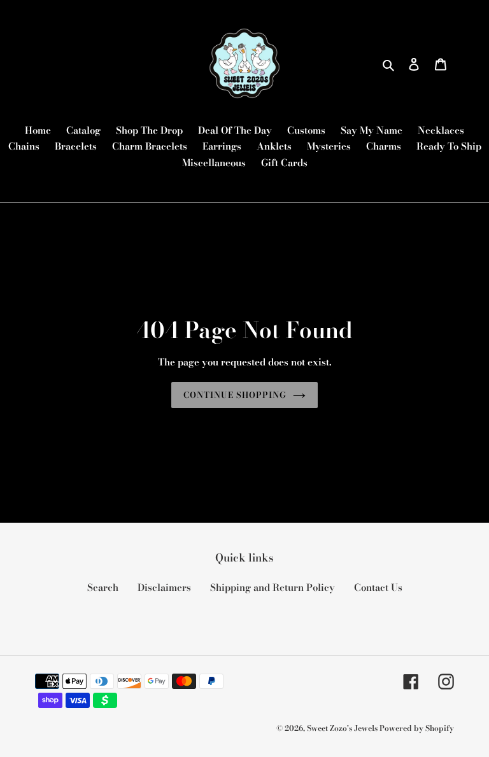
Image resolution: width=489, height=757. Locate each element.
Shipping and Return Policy (272, 587)
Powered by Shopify (416, 728)
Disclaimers (164, 587)
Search (102, 587)
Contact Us (378, 587)
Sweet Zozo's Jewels (343, 728)
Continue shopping (235, 394)
